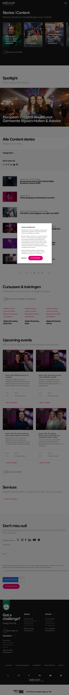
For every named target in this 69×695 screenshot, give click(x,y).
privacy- (32, 253)
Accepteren (35, 258)
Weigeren (24, 258)
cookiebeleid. (39, 253)
